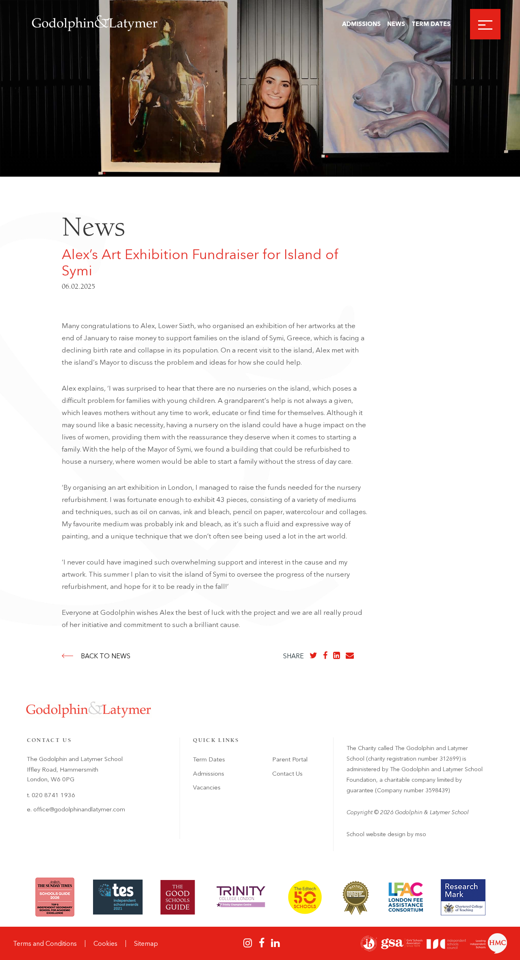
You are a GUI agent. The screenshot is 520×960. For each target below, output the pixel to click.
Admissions (361, 24)
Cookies (105, 943)
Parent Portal (290, 759)
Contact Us (287, 773)
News (396, 24)
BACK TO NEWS (105, 656)
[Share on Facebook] (325, 655)
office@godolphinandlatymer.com (79, 809)
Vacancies (207, 787)
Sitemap (146, 943)
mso (420, 834)
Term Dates (431, 24)
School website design (376, 834)
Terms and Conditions (45, 943)
